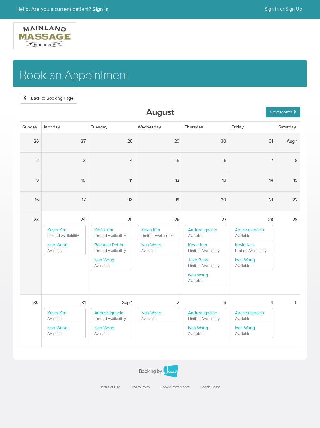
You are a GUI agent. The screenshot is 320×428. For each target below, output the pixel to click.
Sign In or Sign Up (283, 9)
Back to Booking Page (51, 98)
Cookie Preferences (175, 387)
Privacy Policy (140, 387)
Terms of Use (110, 387)
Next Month (281, 112)
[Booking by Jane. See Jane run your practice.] (160, 371)
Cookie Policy (210, 387)
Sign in (100, 9)
